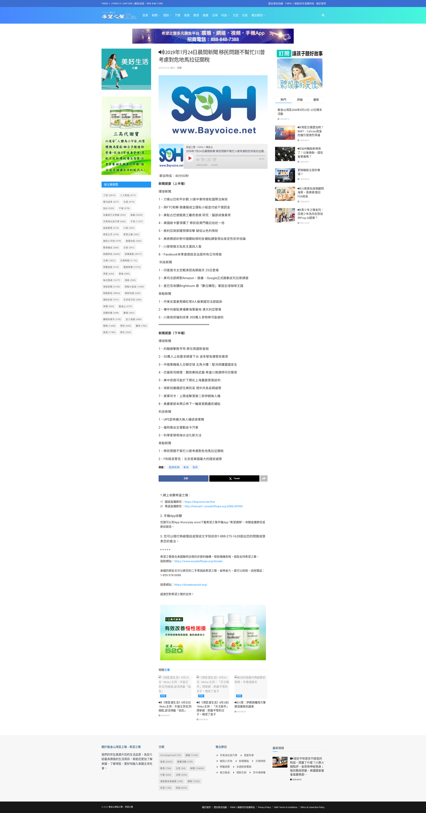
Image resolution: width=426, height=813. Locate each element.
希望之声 (111, 234)
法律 (215, 15)
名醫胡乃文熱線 (114, 215)
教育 (196, 15)
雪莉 (195, 467)
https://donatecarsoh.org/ (190, 584)
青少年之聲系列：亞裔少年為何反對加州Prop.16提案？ (311, 214)
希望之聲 (131, 234)
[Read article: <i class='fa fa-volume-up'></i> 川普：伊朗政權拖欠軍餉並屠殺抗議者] (250, 687)
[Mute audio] (197, 159)
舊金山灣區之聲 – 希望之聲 (121, 807)
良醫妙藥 (111, 313)
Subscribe (202, 165)
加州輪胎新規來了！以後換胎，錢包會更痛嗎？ (310, 152)
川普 (129, 228)
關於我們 (321, 3)
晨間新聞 (174, 467)
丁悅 (109, 195)
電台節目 (257, 15)
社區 (245, 15)
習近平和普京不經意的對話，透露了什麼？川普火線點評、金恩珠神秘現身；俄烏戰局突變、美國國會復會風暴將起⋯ (307, 766)
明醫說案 (111, 267)
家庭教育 (111, 228)
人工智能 (128, 195)
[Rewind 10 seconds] (202, 159)
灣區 (130, 280)
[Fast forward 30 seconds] (214, 159)
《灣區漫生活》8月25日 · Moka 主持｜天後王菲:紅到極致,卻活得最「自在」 (175, 706)
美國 (108, 306)
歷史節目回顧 (275, 3)
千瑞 (124, 208)
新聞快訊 (111, 254)
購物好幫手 (112, 319)
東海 (186, 467)
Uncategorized (170, 755)
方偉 (109, 260)
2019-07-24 (164, 68)
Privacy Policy (264, 807)
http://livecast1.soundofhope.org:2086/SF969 (214, 506)
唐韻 (136, 215)
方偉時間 (128, 260)
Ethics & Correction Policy (312, 807)
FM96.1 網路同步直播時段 (299, 3)
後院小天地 (112, 241)
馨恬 (141, 326)
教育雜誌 (111, 247)
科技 (224, 15)
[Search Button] (323, 15)
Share (215, 165)
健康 (205, 15)
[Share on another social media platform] (264, 478)
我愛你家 (134, 241)
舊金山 (125, 306)
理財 (166, 15)
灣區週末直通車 (171, 781)
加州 (108, 208)
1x (209, 159)
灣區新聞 (111, 286)
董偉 (129, 313)
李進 (108, 273)
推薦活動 (185, 761)
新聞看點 (133, 254)
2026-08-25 (165, 715)
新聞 (154, 15)
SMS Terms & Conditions (285, 807)
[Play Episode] (189, 158)
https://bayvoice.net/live (200, 501)
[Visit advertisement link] (213, 39)
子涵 (136, 221)
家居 (187, 15)
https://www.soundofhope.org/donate (198, 561)
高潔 (109, 332)
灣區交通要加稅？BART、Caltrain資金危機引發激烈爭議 (311, 131)
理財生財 (111, 299)
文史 (235, 15)
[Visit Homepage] (119, 15)
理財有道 (133, 293)
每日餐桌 (111, 280)
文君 (129, 247)
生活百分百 (132, 299)
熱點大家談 (134, 286)
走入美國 (134, 319)
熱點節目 (111, 293)
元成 (129, 202)
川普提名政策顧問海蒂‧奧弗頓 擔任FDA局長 (311, 192)
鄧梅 (109, 326)
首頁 (145, 15)
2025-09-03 (296, 780)
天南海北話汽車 (114, 221)
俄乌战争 (111, 202)
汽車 (177, 15)
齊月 (125, 332)
